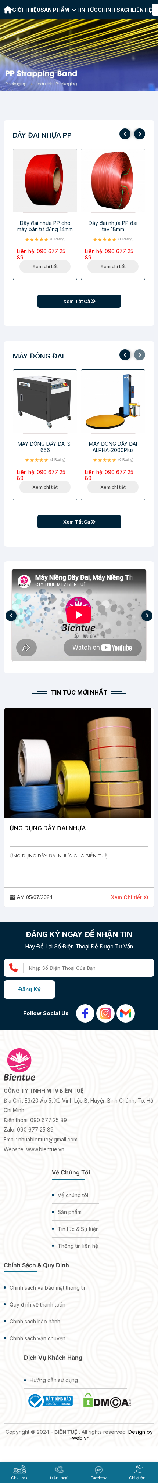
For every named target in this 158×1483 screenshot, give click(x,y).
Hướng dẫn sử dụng (54, 1380)
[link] (8, 10)
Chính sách (115, 10)
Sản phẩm (55, 10)
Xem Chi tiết (127, 897)
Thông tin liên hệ (78, 1246)
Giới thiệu (26, 10)
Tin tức (87, 10)
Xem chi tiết (45, 266)
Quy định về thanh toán (37, 1304)
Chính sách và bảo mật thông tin (48, 1288)
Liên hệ (142, 10)
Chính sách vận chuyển (37, 1338)
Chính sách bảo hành (35, 1321)
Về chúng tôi (73, 1195)
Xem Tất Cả (77, 301)
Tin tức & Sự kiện (78, 1229)
